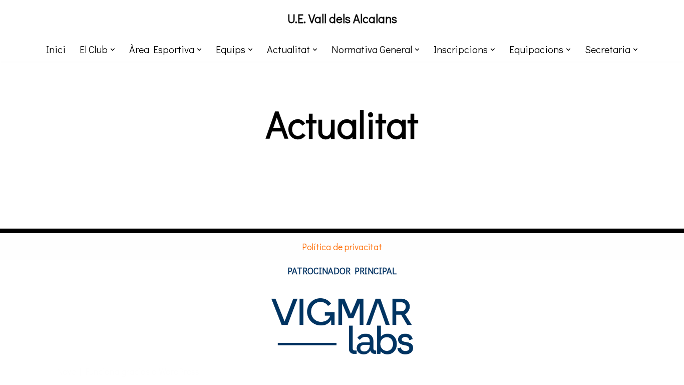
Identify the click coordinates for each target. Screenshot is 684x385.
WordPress (179, 371)
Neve (66, 371)
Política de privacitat (342, 247)
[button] (112, 49)
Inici (56, 49)
